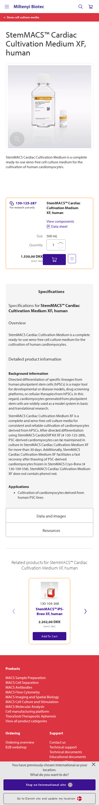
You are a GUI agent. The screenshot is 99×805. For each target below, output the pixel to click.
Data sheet (59, 226)
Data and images (51, 516)
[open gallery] (49, 106)
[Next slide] (85, 611)
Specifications (51, 291)
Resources (51, 530)
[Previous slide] (13, 611)
